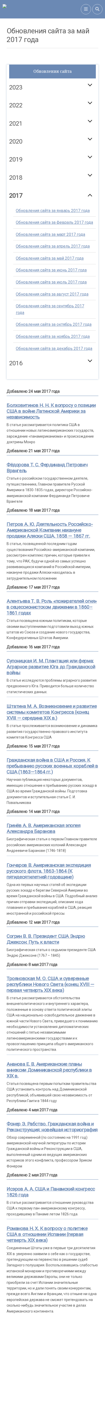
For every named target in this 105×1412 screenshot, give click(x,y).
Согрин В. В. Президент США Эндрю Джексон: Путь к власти (46, 939)
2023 (15, 87)
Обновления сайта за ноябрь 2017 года (53, 336)
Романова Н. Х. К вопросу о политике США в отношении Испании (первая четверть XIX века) (47, 1234)
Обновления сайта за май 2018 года (50, 240)
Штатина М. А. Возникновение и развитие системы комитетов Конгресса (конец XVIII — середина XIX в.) (52, 712)
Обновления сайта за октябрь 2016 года (53, 396)
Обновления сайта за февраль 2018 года (54, 204)
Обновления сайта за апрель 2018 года (53, 228)
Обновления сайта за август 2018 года (52, 276)
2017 (15, 195)
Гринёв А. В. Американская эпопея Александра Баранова (44, 828)
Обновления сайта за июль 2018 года (51, 264)
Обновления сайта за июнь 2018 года (51, 252)
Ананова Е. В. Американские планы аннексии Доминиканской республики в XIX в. (49, 1070)
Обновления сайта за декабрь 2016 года (54, 420)
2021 (15, 123)
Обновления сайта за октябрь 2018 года (53, 306)
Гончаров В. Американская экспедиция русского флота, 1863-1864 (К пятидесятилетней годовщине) (49, 871)
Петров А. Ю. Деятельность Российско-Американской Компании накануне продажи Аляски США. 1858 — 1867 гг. (50, 530)
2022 (15, 105)
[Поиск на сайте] (97, 9)
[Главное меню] (86, 9)
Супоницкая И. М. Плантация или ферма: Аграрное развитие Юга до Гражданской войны (51, 666)
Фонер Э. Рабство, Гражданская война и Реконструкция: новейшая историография (52, 1127)
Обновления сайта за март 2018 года (50, 216)
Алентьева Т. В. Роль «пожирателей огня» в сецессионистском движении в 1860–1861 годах (52, 607)
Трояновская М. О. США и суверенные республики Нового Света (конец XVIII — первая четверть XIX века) (50, 984)
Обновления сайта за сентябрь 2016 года (50, 381)
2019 (15, 159)
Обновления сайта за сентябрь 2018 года (50, 291)
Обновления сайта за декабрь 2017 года (54, 348)
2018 (15, 177)
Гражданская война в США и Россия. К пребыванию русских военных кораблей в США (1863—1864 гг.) (52, 766)
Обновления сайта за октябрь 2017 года (53, 324)
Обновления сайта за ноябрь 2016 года (53, 408)
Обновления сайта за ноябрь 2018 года (53, 318)
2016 (15, 363)
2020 (15, 141)
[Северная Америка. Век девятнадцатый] (42, 9)
